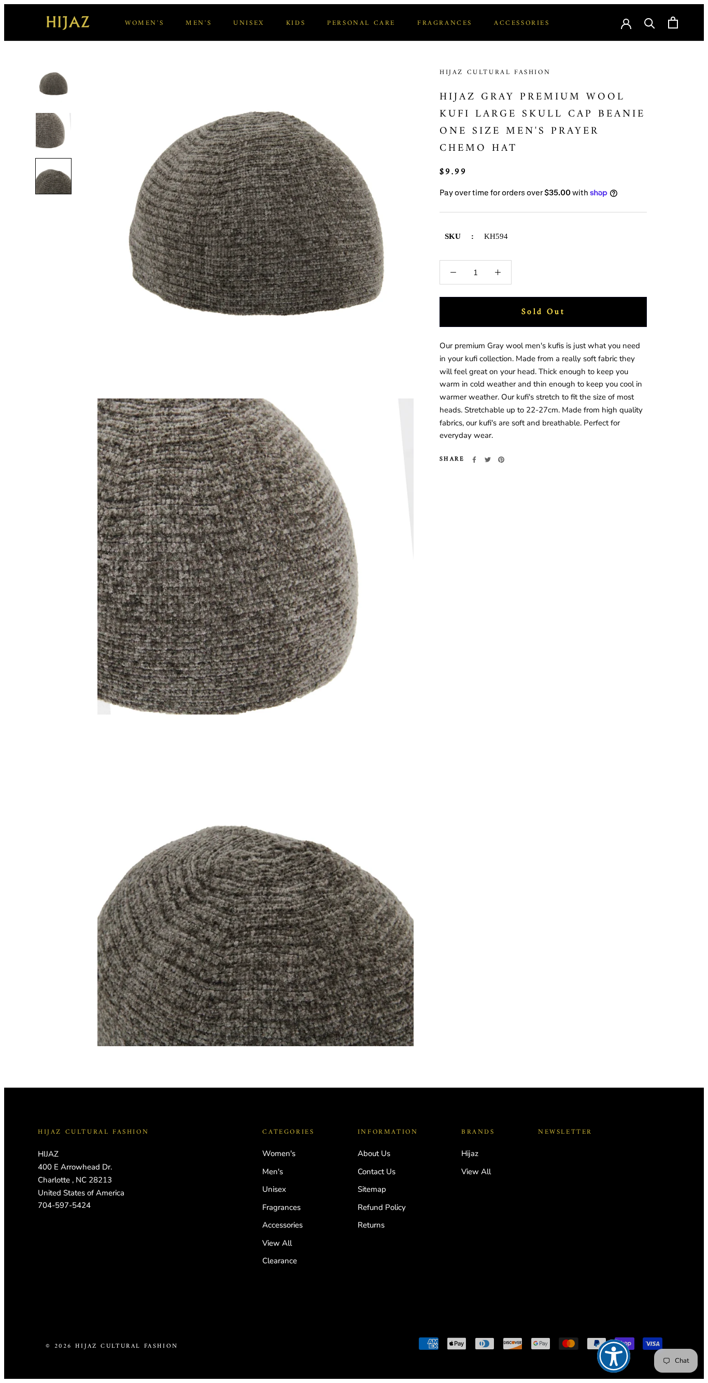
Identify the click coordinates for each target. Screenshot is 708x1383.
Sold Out (543, 312)
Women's (144, 23)
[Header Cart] (673, 22)
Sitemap (372, 1189)
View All (277, 1243)
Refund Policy (382, 1207)
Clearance (279, 1261)
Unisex (248, 23)
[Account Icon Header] (626, 23)
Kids (295, 23)
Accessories (522, 23)
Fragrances (444, 23)
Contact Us (376, 1171)
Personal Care (361, 23)
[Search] (649, 22)
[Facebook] (474, 460)
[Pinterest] (501, 460)
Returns (371, 1225)
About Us (374, 1153)
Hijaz (469, 1153)
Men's (198, 23)
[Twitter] (488, 460)
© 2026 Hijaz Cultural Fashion (112, 1346)
